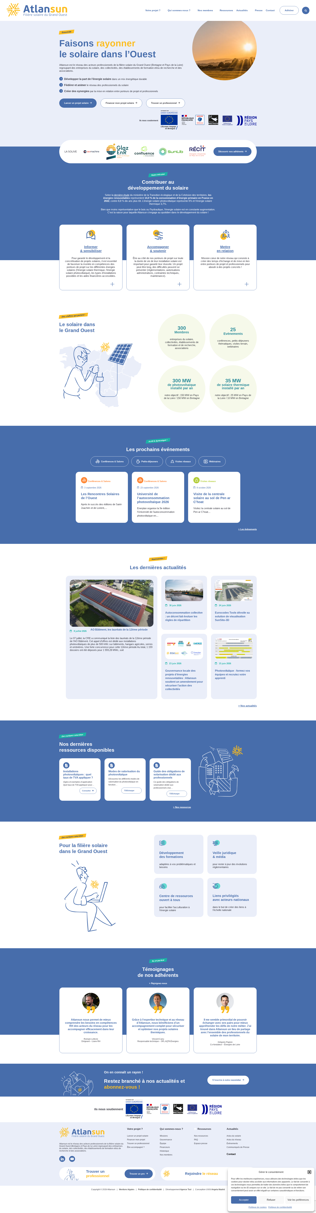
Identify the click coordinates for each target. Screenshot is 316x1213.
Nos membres (205, 10)
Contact (270, 10)
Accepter (244, 1199)
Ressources (226, 10)
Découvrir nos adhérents (230, 151)
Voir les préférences (298, 1199)
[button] (309, 1172)
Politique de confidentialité (280, 1207)
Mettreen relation (225, 249)
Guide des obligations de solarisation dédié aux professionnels (169, 774)
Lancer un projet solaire (76, 103)
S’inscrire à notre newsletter (226, 1080)
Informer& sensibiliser (91, 249)
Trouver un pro (137, 1174)
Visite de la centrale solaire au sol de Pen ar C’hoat (211, 498)
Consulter (86, 791)
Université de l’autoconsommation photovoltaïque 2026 (153, 498)
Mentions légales (126, 1189)
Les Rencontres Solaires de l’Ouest (100, 496)
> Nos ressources (182, 807)
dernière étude (121, 195)
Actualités (242, 10)
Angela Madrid (218, 1189)
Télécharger (129, 791)
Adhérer (289, 10)
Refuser (271, 1199)
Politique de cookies (258, 1207)
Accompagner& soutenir (158, 249)
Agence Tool (185, 1189)
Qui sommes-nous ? (179, 10)
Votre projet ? (152, 10)
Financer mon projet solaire (120, 103)
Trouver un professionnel (164, 103)
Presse (259, 10)
